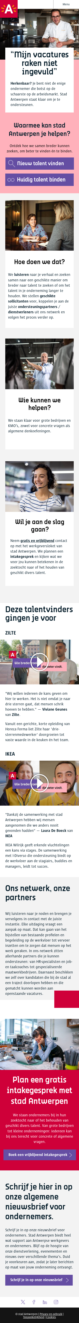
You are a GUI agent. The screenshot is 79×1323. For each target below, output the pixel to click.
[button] (66, 4)
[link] (39, 1280)
